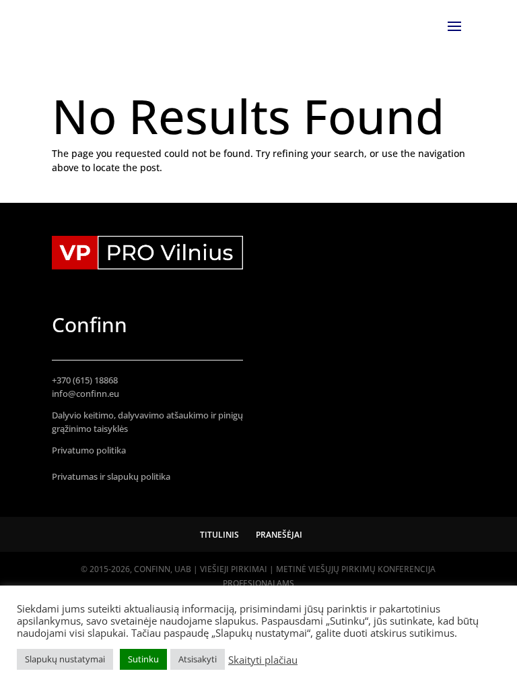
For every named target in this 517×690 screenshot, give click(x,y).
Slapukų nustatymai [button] (65, 659)
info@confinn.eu (85, 393)
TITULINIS (219, 534)
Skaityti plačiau (263, 660)
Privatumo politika (89, 450)
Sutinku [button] (143, 659)
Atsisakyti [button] (197, 659)
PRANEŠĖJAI (279, 534)
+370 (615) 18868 (85, 380)
